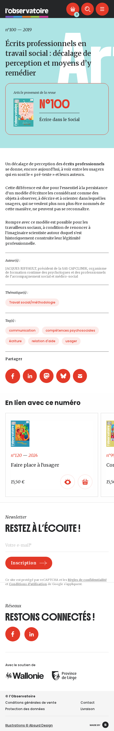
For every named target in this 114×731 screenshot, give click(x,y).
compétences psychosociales (70, 330)
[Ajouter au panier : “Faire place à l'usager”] (85, 481)
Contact (88, 702)
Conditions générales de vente (30, 702)
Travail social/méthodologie (32, 302)
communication (22, 330)
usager (71, 341)
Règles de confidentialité (87, 580)
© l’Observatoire (20, 696)
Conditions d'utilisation (28, 584)
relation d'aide (43, 341)
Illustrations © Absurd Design (29, 725)
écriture (15, 341)
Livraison (88, 709)
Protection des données (25, 709)
